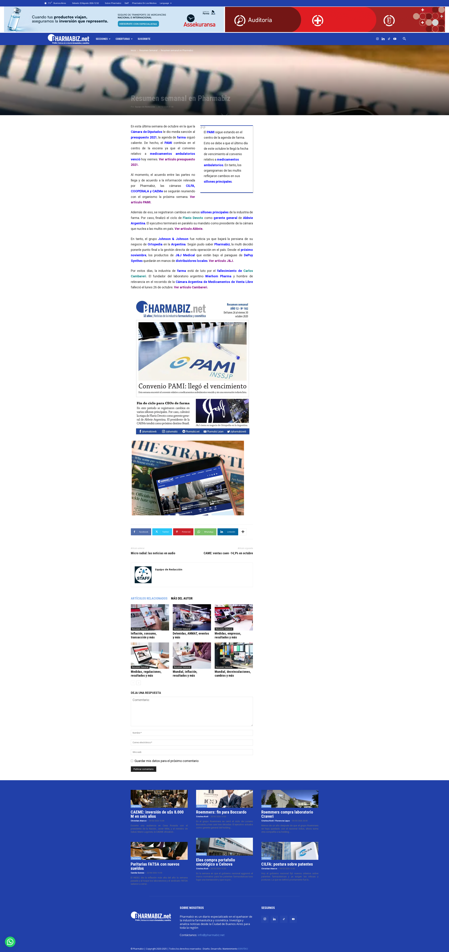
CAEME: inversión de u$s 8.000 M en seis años (157, 814)
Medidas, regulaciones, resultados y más (146, 673)
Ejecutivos (201, 806)
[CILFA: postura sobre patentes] (289, 851)
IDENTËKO (243, 948)
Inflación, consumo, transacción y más (144, 635)
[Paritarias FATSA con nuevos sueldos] (159, 851)
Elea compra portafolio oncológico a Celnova (215, 862)
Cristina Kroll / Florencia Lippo (275, 821)
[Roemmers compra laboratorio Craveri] (289, 799)
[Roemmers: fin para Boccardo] (224, 799)
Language (164, 3)
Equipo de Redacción (145, 107)
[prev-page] (133, 683)
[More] (243, 531)
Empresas (136, 806)
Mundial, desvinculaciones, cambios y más (233, 673)
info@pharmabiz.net (211, 935)
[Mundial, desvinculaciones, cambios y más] (234, 655)
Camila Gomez (137, 873)
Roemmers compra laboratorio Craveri (287, 814)
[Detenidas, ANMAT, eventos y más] (192, 617)
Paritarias (136, 858)
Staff (127, 3)
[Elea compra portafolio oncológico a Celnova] (224, 847)
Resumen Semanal (148, 50)
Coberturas (123, 39)
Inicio (133, 50)
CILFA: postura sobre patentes (287, 864)
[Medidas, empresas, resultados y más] (234, 617)
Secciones (102, 39)
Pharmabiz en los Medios (144, 3)
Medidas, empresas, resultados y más (228, 635)
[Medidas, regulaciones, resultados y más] (150, 655)
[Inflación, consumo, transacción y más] (150, 617)
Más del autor (182, 598)
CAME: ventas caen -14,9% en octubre (228, 553)
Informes (266, 806)
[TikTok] (389, 39)
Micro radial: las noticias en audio (153, 553)
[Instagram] (377, 39)
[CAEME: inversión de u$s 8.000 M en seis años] (159, 799)
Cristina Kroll (202, 816)
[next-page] (138, 683)
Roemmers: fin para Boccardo (221, 812)
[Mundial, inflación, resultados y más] (192, 655)
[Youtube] (394, 39)
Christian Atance (138, 821)
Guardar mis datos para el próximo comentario (167, 761)
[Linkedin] (383, 39)
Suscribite (144, 39)
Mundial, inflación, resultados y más (185, 673)
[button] (404, 39)
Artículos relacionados (149, 598)
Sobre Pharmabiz (113, 3)
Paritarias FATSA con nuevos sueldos (155, 866)
